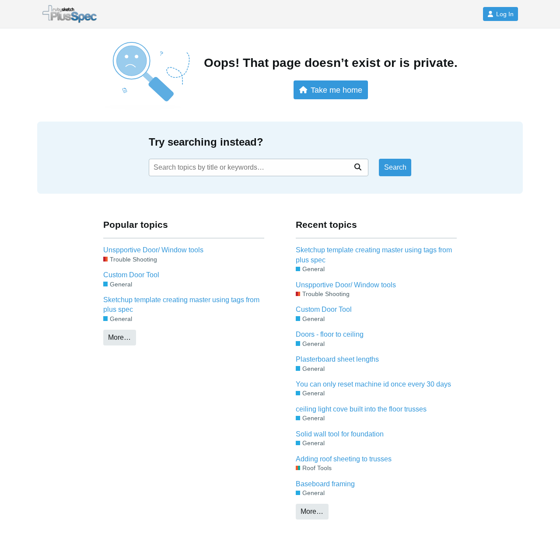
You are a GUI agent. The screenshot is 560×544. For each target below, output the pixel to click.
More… (119, 337)
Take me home (336, 89)
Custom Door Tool (131, 275)
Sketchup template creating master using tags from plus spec (181, 304)
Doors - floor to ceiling (330, 334)
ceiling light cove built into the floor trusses (361, 409)
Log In (505, 13)
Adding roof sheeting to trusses (344, 459)
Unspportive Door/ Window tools (153, 250)
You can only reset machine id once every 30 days (373, 384)
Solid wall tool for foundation (340, 434)
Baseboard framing (325, 484)
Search (395, 167)
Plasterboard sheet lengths (337, 359)
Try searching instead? (206, 142)
